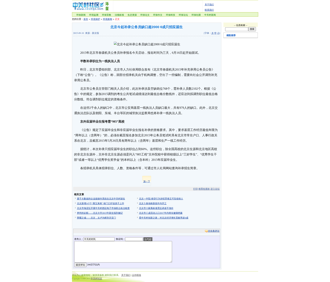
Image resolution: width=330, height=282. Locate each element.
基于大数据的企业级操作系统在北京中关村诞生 (101, 198)
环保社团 (196, 14)
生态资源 (132, 14)
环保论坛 (183, 14)
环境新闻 (107, 18)
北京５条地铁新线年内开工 (153, 203)
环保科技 (170, 14)
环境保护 (95, 18)
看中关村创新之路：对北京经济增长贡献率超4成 (163, 217)
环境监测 (93, 14)
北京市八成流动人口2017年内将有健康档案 (161, 212)
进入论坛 (215, 188)
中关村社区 (96, 278)
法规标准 (119, 14)
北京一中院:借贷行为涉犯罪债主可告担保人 (161, 198)
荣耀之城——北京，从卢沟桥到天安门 (96, 217)
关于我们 (209, 4)
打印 (195, 188)
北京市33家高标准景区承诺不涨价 (156, 208)
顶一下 (146, 181)
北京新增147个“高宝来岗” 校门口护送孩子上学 (100, 203)
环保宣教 (106, 14)
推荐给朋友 (204, 188)
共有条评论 (213, 230)
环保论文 (145, 14)
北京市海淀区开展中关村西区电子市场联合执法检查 (103, 208)
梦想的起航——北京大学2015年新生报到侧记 (100, 212)
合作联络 (136, 274)
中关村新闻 (210, 14)
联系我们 (209, 9)
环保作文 (157, 14)
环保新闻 (81, 14)
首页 (85, 18)
